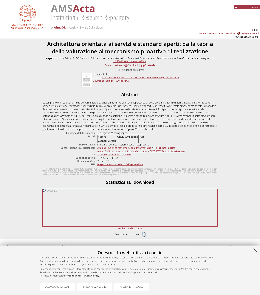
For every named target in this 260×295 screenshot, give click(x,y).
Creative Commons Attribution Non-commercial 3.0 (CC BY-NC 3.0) (140, 77)
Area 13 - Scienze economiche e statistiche (122, 151)
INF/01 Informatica (164, 148)
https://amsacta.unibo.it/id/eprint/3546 (120, 164)
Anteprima (122, 80)
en (257, 30)
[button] (143, 234)
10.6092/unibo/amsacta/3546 (129, 61)
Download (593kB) (103, 80)
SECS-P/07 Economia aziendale (167, 151)
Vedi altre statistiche (130, 228)
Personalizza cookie (94, 286)
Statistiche (230, 33)
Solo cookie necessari (57, 286)
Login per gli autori (249, 33)
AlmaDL (255, 7)
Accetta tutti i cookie (131, 286)
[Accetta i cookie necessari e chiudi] (255, 250)
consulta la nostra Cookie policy (82, 275)
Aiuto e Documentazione (211, 33)
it (253, 30)
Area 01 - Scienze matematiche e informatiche (124, 148)
